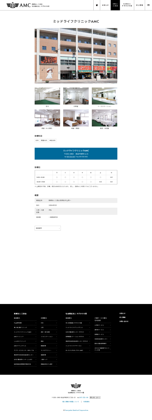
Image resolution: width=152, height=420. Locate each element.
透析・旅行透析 (45, 332)
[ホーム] (96, 5)
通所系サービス (99, 330)
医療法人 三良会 (28, 5)
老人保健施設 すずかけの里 (74, 323)
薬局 (42, 341)
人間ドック (44, 359)
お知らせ (122, 313)
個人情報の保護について (70, 402)
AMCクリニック (19, 336)
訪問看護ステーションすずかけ (75, 336)
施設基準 (38, 228)
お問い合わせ (124, 321)
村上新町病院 (18, 323)
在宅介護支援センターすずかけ (75, 332)
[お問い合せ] (148, 5)
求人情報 (122, 317)
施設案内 (17, 318)
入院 (42, 327)
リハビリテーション (47, 336)
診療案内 (44, 318)
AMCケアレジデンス (20, 346)
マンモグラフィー (46, 350)
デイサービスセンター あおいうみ (24, 350)
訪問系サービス (99, 334)
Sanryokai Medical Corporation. (77, 410)
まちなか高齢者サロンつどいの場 (102, 349)
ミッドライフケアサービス (73, 346)
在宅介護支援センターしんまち (23, 359)
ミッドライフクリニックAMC (22, 332)
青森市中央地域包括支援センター (24, 355)
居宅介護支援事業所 (100, 343)
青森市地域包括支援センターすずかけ (77, 341)
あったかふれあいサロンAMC (74, 350)
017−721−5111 (71, 157)
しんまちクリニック (20, 341)
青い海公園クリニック (20, 327)
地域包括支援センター (101, 339)
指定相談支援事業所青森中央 (22, 364)
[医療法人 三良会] (115, 5)
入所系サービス (99, 325)
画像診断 (43, 346)
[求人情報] (139, 5)
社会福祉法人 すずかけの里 (76, 313)
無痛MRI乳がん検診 (46, 364)
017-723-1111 (84, 397)
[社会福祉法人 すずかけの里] (127, 5)
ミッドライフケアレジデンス (74, 327)
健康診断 (43, 355)
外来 (42, 323)
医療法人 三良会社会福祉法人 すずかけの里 (76, 391)
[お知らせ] (105, 5)
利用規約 (86, 402)
